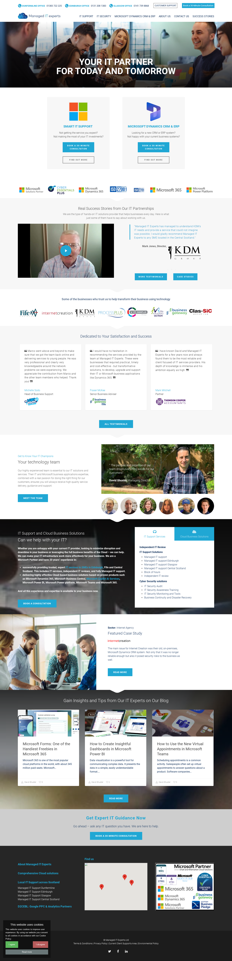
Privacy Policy (100, 943)
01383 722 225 (42, 5)
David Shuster (30, 782)
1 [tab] (168, 269)
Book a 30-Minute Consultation (198, 5)
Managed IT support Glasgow (160, 564)
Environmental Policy (148, 943)
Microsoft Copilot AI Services (102, 578)
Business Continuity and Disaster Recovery (168, 597)
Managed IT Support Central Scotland (38, 899)
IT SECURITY (104, 16)
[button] (132, 883)
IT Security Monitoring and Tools (162, 593)
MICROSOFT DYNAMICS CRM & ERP (135, 16)
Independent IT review (156, 575)
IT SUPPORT (86, 16)
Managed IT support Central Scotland (165, 568)
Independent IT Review (153, 547)
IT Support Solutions (151, 552)
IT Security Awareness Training (161, 589)
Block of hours (152, 572)
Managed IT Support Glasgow (34, 895)
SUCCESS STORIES (203, 16)
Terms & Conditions (82, 943)
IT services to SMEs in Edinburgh (84, 567)
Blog (25, 715)
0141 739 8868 (131, 5)
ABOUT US (165, 16)
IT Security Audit (153, 586)
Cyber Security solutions (153, 581)
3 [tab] (175, 269)
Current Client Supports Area (123, 943)
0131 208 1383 (87, 5)
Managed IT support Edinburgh (161, 560)
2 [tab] (171, 269)
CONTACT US (181, 16)
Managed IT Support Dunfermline (36, 887)
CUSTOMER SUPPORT (165, 5)
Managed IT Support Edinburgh (35, 891)
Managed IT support (155, 556)
